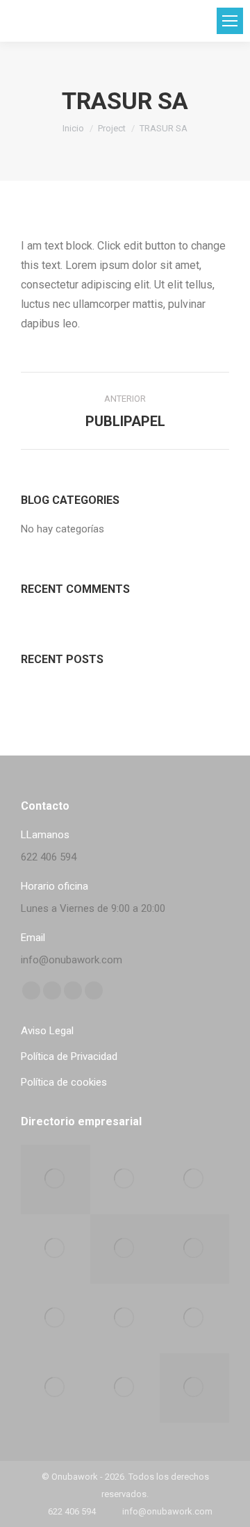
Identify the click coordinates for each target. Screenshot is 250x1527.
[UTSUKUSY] (194, 1318)
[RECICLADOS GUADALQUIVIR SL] (194, 1179)
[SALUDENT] (125, 1318)
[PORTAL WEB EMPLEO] (125, 1249)
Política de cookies (64, 1082)
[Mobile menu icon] (230, 21)
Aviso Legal (47, 1030)
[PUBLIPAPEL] (125, 1388)
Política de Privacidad (69, 1056)
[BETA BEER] (125, 1179)
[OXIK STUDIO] (55, 1179)
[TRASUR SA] (194, 1388)
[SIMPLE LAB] (55, 1249)
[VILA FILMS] (55, 1318)
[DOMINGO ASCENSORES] (55, 1388)
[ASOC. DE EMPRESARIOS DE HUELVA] (194, 1249)
